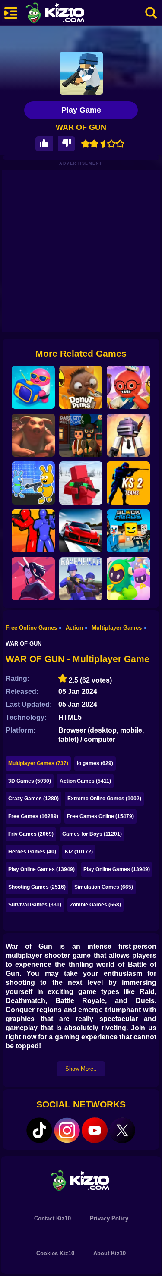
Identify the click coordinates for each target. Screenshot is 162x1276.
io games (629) (95, 763)
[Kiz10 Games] (81, 1180)
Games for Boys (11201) (92, 834)
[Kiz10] (69, 14)
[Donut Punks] (80, 387)
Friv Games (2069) (31, 834)
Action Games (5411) (85, 781)
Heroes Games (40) (32, 852)
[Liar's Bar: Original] (33, 435)
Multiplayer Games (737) (38, 763)
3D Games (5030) (29, 781)
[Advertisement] (81, 251)
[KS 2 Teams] (128, 483)
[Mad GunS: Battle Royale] (128, 435)
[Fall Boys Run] (128, 578)
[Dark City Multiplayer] (80, 435)
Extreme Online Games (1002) (104, 799)
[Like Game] (44, 143)
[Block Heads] (128, 530)
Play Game (81, 110)
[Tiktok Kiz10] (39, 1130)
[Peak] (128, 387)
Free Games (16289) (33, 816)
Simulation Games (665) (103, 887)
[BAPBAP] (33, 578)
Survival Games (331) (34, 905)
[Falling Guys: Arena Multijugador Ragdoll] (33, 387)
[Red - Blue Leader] (80, 483)
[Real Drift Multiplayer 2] (80, 530)
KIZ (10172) (79, 852)
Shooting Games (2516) (37, 887)
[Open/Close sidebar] (10, 13)
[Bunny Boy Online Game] (33, 483)
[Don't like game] (66, 143)
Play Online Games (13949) (41, 869)
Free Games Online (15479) (100, 816)
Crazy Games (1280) (33, 799)
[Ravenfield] (80, 578)
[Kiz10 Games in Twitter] (122, 1130)
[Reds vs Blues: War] (33, 530)
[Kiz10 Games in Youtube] (95, 1130)
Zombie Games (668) (95, 905)
